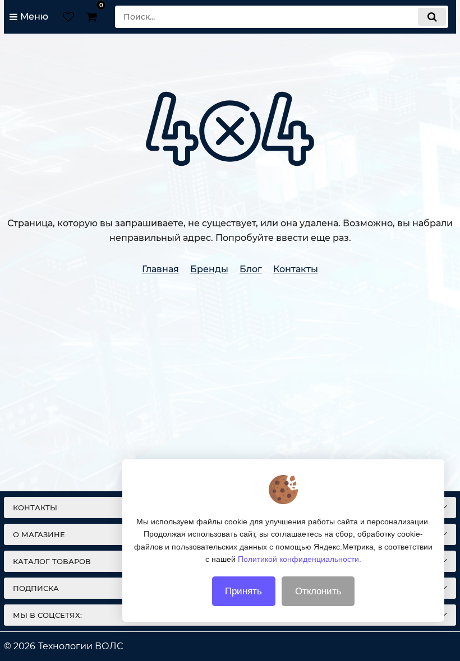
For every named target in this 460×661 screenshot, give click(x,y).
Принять (243, 591)
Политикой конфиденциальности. (299, 559)
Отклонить (318, 591)
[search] (432, 17)
